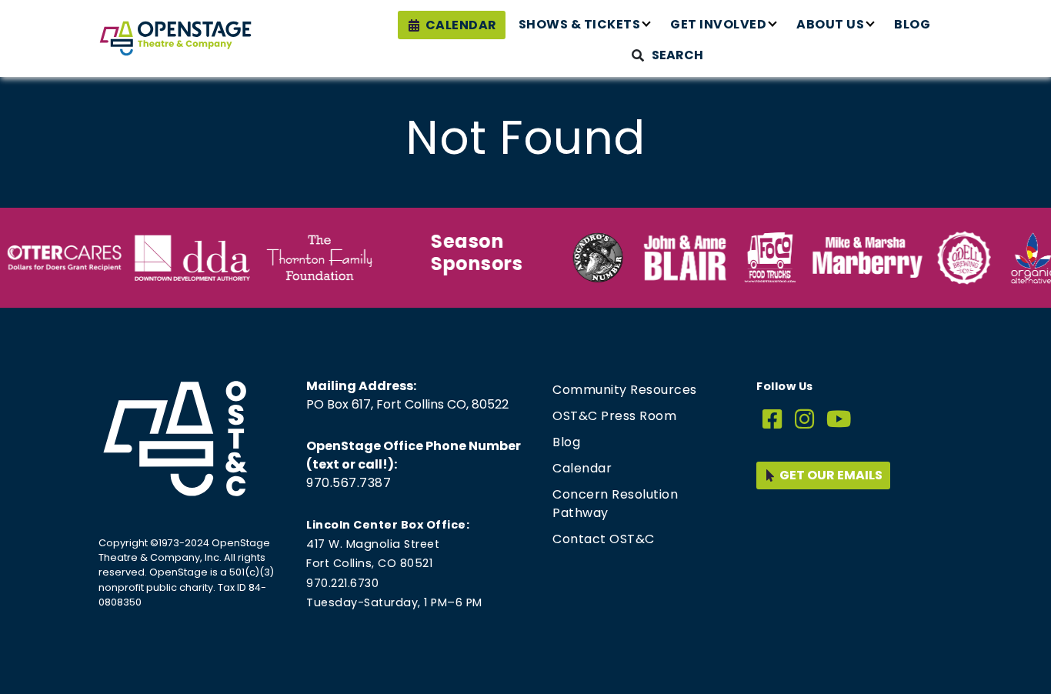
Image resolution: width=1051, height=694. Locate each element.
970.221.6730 (342, 583)
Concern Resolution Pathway (615, 503)
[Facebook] (772, 420)
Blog (912, 24)
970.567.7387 (348, 483)
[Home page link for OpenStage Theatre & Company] (175, 38)
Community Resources (624, 390)
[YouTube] (839, 420)
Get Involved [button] (718, 24)
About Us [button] (830, 24)
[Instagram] (805, 420)
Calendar (461, 25)
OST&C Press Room (614, 416)
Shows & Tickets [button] (580, 24)
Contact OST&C (603, 539)
